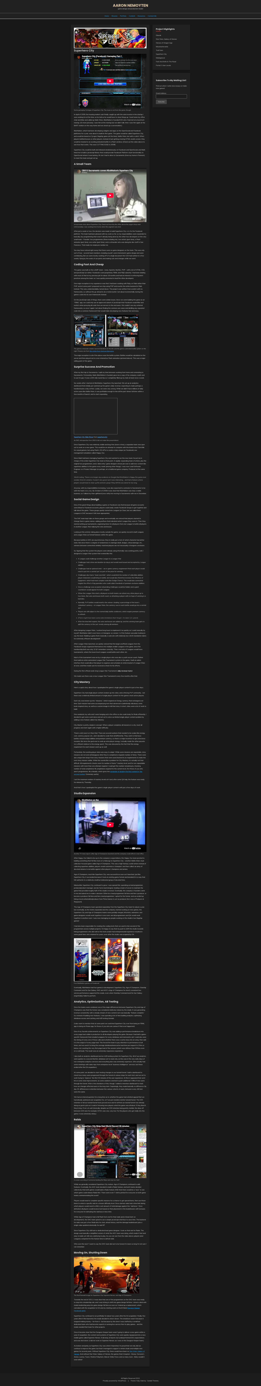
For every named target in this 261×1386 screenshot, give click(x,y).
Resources (141, 16)
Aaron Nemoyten (130, 5)
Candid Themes (153, 1381)
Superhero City (161, 54)
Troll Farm (159, 50)
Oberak (158, 35)
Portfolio (123, 16)
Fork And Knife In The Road (166, 62)
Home (107, 16)
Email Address (161, 93)
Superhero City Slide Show (83, 437)
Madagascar (160, 58)
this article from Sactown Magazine (102, 351)
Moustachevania (162, 47)
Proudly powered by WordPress (115, 1381)
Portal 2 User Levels (163, 65)
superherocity (102, 437)
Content (132, 16)
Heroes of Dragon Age (164, 43)
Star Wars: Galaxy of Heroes (166, 39)
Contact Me (152, 16)
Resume (114, 16)
